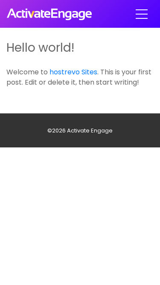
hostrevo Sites (73, 72)
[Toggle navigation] (141, 14)
